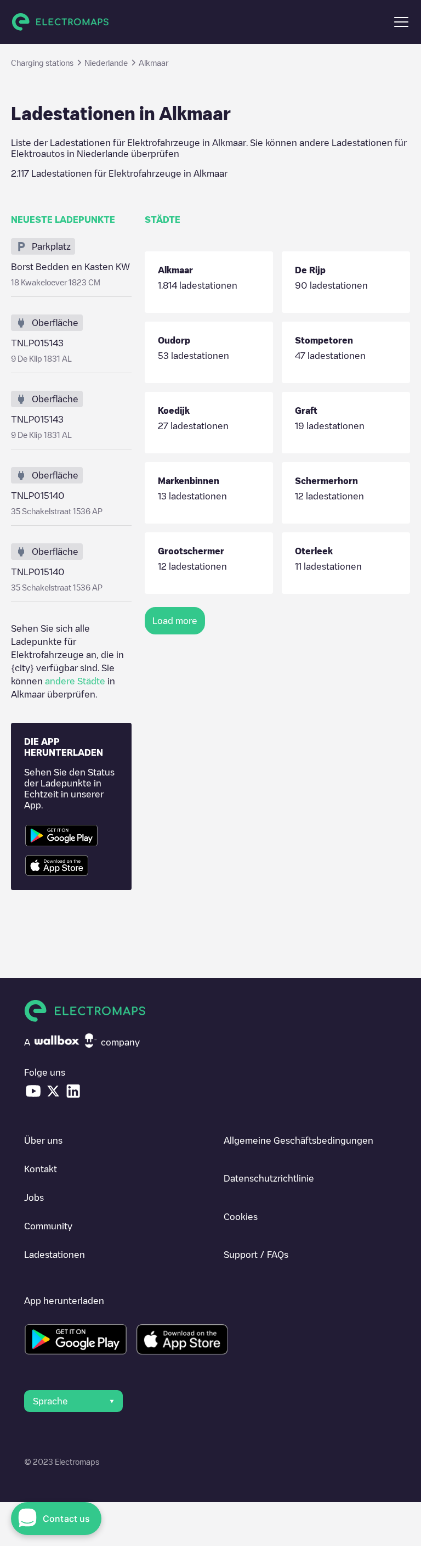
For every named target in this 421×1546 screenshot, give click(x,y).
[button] (401, 22)
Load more (174, 620)
